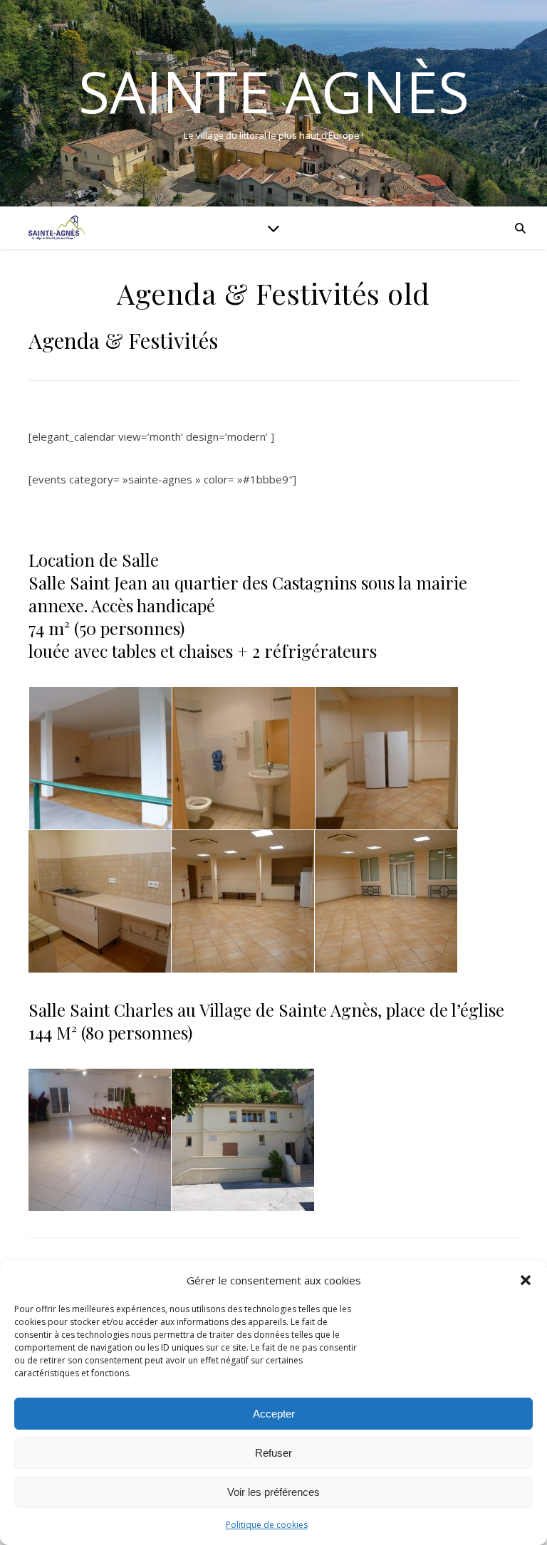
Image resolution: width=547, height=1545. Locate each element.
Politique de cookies (267, 1525)
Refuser (273, 1453)
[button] (526, 1280)
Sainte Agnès (273, 91)
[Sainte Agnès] (56, 228)
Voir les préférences (273, 1492)
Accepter (274, 1414)
